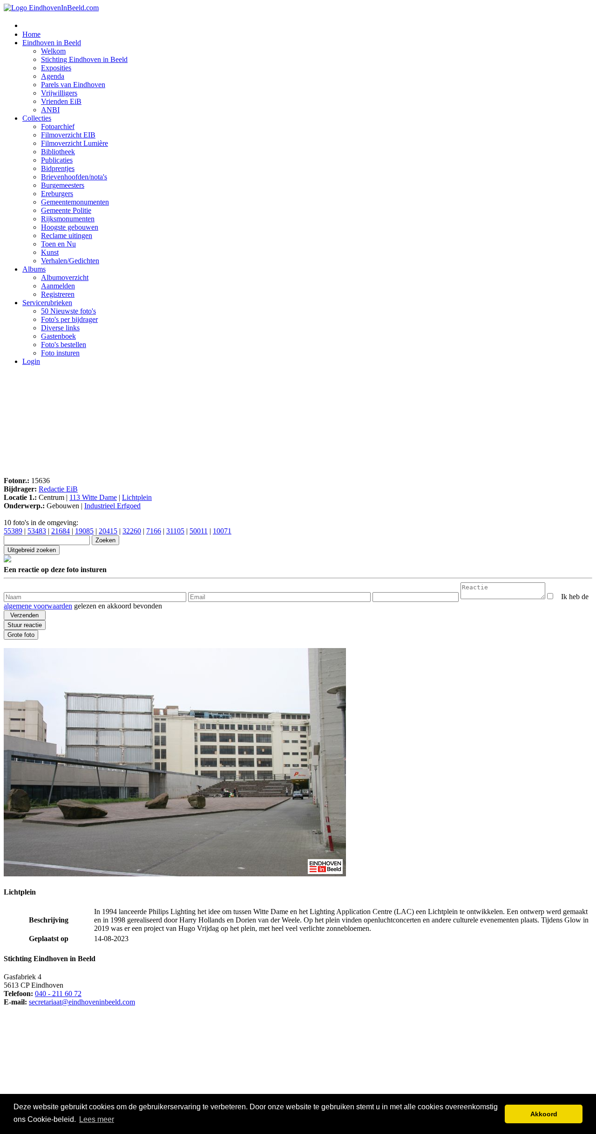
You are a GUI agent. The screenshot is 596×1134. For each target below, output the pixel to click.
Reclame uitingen (66, 235)
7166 (153, 531)
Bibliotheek (58, 152)
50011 (199, 531)
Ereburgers (57, 194)
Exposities (56, 68)
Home (31, 34)
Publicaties (57, 160)
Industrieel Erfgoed (112, 506)
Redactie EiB (58, 489)
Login (31, 361)
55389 (13, 531)
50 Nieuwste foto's (68, 311)
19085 (84, 531)
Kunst (50, 252)
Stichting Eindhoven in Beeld (84, 59)
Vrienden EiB (61, 101)
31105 (175, 531)
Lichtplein (137, 497)
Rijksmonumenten (68, 219)
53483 (36, 531)
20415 (108, 531)
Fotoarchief (57, 126)
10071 (222, 531)
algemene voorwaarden (38, 606)
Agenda (52, 76)
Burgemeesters (62, 185)
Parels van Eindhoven (73, 85)
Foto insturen (60, 353)
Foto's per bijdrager (69, 319)
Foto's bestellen (63, 344)
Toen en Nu (58, 244)
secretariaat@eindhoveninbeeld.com (82, 1002)
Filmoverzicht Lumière (74, 143)
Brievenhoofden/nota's (74, 177)
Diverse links (60, 328)
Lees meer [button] (96, 1119)
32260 (131, 531)
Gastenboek (58, 336)
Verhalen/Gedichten (70, 261)
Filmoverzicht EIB (68, 135)
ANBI (50, 110)
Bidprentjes (57, 168)
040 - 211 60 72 (58, 993)
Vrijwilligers (59, 93)
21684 (60, 531)
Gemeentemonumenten (75, 202)
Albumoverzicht (64, 277)
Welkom (53, 51)
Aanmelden (58, 286)
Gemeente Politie (66, 210)
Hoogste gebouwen (69, 227)
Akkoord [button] (543, 1114)
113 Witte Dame (93, 497)
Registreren (57, 294)
